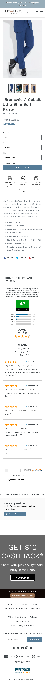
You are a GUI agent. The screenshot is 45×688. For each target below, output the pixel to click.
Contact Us (25, 604)
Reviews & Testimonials (16, 608)
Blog (35, 604)
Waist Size (7, 133)
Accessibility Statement (22, 625)
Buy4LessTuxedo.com (24, 680)
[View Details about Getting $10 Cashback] (22, 580)
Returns (34, 617)
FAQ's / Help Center (17, 617)
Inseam (6, 143)
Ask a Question (16, 514)
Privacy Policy (22, 621)
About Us (12, 604)
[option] (11, 88)
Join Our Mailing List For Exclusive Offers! (22, 633)
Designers (35, 608)
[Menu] (42, 12)
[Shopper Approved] (22, 672)
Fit (4, 153)
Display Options (17, 475)
